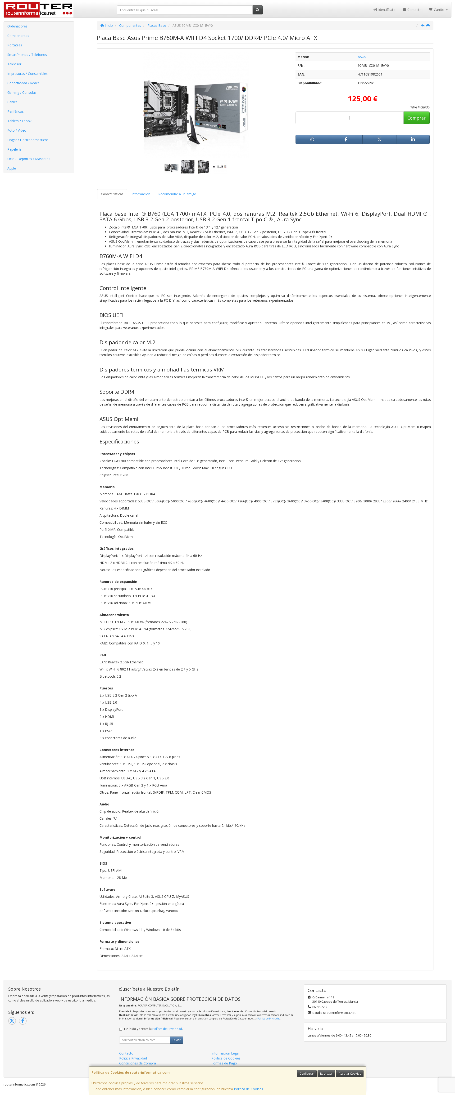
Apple (11, 168)
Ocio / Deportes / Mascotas (28, 158)
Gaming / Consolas (21, 92)
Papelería (14, 149)
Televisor (14, 64)
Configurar (307, 1074)
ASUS (362, 56)
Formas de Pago (224, 1063)
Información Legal (225, 1053)
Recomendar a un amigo (177, 194)
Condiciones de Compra (137, 1063)
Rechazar (326, 1074)
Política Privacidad (133, 1058)
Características (112, 194)
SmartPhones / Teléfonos (27, 54)
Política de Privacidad (268, 1018)
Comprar (416, 118)
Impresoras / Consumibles (27, 73)
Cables (12, 102)
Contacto (414, 9)
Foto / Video (16, 130)
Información (141, 194)
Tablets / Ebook (19, 121)
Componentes (18, 35)
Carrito (439, 9)
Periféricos (15, 111)
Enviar (177, 1040)
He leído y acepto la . (153, 1029)
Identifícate (386, 9)
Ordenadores (17, 26)
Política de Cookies (248, 1089)
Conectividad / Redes (23, 83)
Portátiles (14, 45)
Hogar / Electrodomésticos (28, 140)
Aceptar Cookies (350, 1074)
